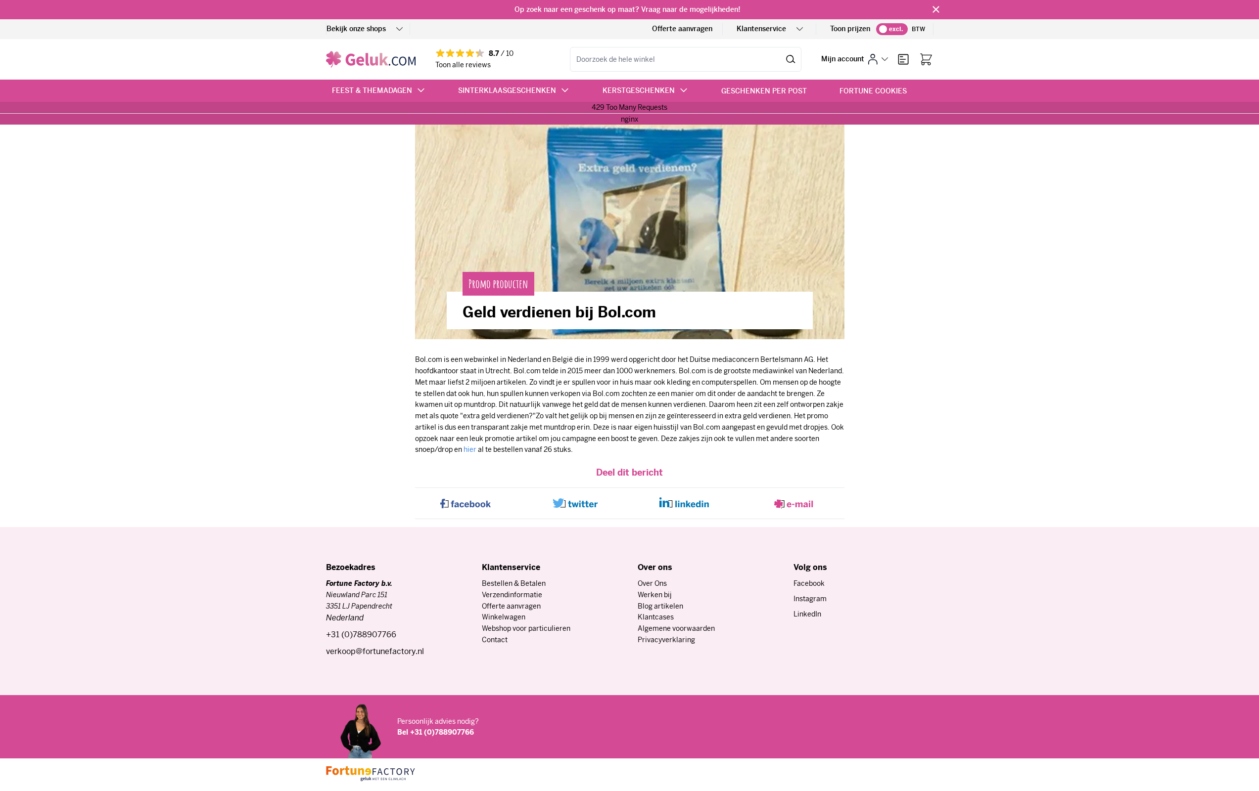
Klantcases (656, 617)
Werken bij (655, 594)
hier (470, 449)
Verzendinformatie (512, 594)
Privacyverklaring (666, 639)
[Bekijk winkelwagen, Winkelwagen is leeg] (926, 59)
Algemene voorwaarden (676, 628)
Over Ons (652, 583)
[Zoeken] (790, 59)
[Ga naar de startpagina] (371, 59)
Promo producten (498, 283)
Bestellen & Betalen (514, 583)
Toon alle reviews (463, 64)
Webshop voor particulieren (526, 628)
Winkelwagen (503, 617)
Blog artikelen (660, 606)
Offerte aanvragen (682, 28)
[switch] (892, 29)
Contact (495, 639)
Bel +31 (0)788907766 (435, 732)
